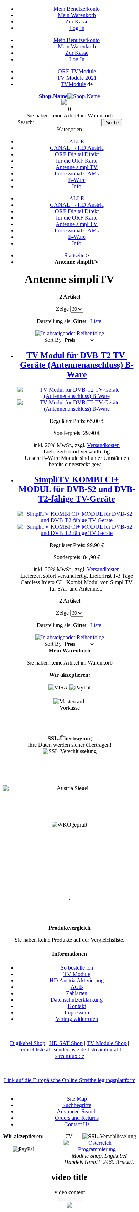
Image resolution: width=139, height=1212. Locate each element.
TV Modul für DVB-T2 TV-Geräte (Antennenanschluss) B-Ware (77, 365)
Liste (95, 321)
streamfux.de (69, 1056)
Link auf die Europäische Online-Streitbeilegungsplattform (69, 1080)
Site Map (77, 1099)
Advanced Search (77, 1111)
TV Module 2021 (77, 78)
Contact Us (76, 1124)
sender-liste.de (70, 1049)
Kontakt (77, 1006)
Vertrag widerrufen (77, 1019)
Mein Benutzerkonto (76, 9)
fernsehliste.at (34, 1049)
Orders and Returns (77, 1118)
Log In (76, 28)
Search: (25, 122)
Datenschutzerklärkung (77, 1000)
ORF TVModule (77, 71)
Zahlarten (76, 993)
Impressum (77, 1012)
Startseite (74, 255)
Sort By (53, 340)
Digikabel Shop (27, 1043)
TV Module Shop (107, 1043)
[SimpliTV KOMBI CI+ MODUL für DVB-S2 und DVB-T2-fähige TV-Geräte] (76, 520)
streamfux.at (104, 1049)
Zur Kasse (76, 22)
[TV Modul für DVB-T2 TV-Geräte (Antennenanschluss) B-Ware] (76, 396)
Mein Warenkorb (77, 15)
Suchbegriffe (76, 1105)
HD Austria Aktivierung (77, 980)
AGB (77, 987)
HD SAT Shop (66, 1043)
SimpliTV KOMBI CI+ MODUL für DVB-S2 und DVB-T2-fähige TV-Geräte (77, 489)
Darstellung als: (54, 321)
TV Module (76, 974)
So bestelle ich (77, 968)
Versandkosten (103, 445)
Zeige (62, 309)
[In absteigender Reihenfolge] (69, 333)
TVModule (73, 84)
